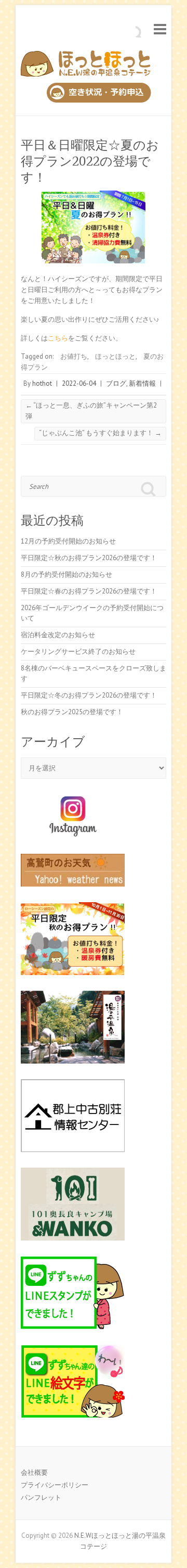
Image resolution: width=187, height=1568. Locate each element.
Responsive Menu (160, 28)
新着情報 (142, 383)
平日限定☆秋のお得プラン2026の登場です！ (89, 557)
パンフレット (41, 1497)
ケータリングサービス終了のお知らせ (78, 651)
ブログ (116, 383)
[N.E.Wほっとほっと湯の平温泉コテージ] (86, 66)
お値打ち (73, 356)
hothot (42, 383)
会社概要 (34, 1472)
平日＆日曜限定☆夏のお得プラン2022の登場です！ (90, 161)
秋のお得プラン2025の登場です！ (72, 711)
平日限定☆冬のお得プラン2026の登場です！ (89, 695)
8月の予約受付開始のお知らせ (66, 574)
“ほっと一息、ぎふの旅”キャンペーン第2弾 (91, 411)
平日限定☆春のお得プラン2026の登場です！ (89, 591)
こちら (58, 338)
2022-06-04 (79, 383)
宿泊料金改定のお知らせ (58, 634)
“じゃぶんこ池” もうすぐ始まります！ (100, 432)
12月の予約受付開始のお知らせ (68, 541)
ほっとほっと (115, 356)
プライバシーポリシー (54, 1485)
